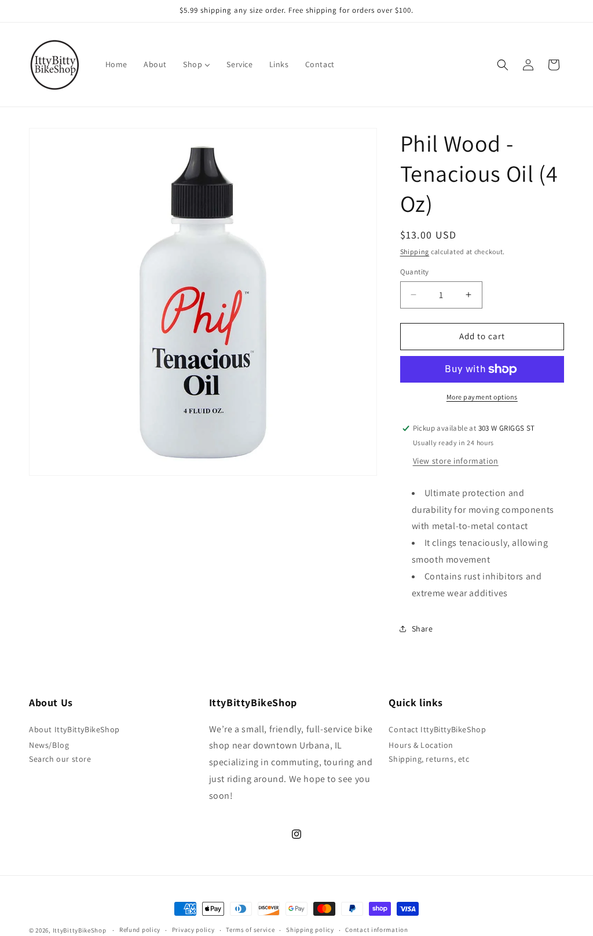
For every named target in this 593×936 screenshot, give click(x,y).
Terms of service (250, 930)
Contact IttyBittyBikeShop (437, 729)
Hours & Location (421, 745)
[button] (502, 65)
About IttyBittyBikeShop (74, 729)
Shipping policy (310, 930)
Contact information (376, 930)
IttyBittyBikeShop (80, 930)
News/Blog (49, 745)
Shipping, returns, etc (429, 759)
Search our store (60, 759)
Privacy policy (193, 930)
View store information (456, 461)
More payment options (482, 396)
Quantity (414, 272)
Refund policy (139, 930)
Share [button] (422, 628)
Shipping (415, 251)
